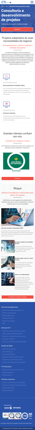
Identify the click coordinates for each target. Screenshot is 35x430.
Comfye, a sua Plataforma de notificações (13, 362)
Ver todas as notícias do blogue (17, 297)
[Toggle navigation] (32, 2)
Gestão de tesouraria (8, 318)
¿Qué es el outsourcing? (22, 274)
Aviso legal (3, 423)
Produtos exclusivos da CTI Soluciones (13, 369)
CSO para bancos (7, 375)
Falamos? (17, 29)
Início (2, 6)
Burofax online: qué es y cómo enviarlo (24, 259)
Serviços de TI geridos (8, 339)
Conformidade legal (7, 351)
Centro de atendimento (8, 354)
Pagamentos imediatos (8, 321)
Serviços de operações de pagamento (12, 310)
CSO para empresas (7, 372)
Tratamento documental (8, 349)
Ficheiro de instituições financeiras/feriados (14, 341)
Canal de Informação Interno (25, 423)
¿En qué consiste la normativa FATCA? (24, 242)
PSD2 (3, 323)
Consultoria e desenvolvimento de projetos (14, 336)
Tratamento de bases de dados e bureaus (13, 331)
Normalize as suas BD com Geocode (12, 359)
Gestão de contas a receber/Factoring (12, 357)
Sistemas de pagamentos (9, 313)
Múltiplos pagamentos (8, 315)
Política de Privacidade (12, 423)
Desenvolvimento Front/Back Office (14, 85)
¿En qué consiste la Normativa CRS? (12, 228)
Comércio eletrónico (9, 113)
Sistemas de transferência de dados (12, 333)
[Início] (6, 2)
